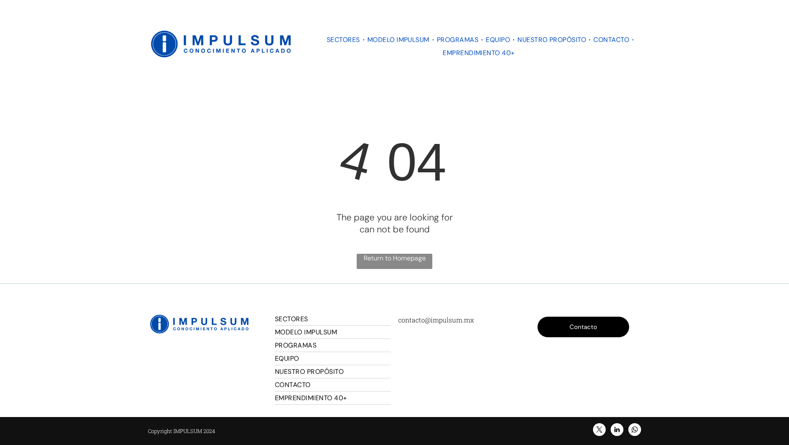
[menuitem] (344, 39)
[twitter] (599, 430)
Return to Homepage (395, 258)
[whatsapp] (634, 430)
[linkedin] (617, 430)
